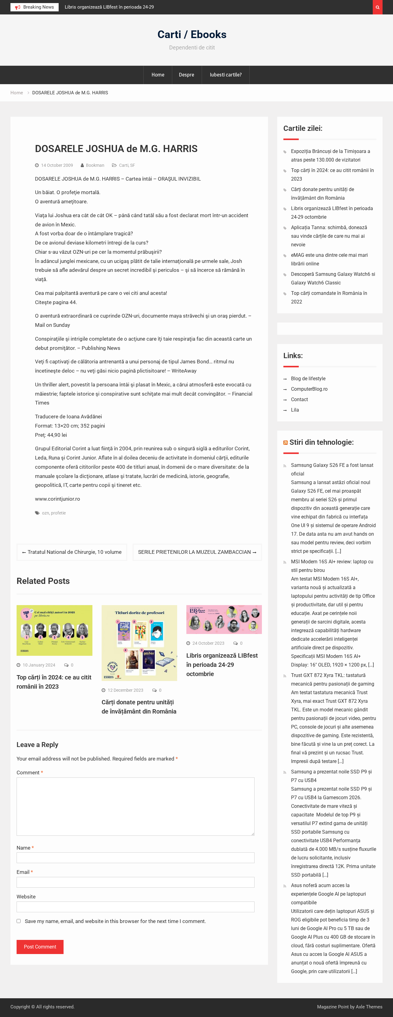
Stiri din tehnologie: (322, 442)
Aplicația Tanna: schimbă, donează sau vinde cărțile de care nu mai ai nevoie (329, 236)
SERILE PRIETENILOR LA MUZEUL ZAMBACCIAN (194, 552)
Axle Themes (369, 1007)
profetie (58, 512)
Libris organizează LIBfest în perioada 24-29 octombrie (222, 665)
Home (157, 75)
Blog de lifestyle (308, 378)
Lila (295, 410)
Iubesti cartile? (226, 75)
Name (25, 848)
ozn (45, 512)
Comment (30, 772)
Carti (123, 165)
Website (26, 897)
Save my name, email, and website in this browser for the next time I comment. (115, 921)
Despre (186, 75)
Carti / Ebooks (192, 34)
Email (25, 872)
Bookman (95, 165)
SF (132, 165)
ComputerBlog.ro (309, 389)
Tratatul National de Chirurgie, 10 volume (75, 552)
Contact (299, 399)
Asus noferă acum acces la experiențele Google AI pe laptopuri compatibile (328, 894)
